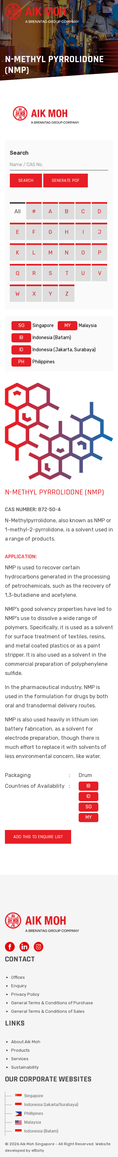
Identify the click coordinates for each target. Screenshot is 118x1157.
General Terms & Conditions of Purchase (52, 1002)
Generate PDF (65, 180)
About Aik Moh (25, 1041)
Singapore (33, 1096)
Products (20, 1050)
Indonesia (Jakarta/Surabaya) (50, 1105)
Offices (18, 977)
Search (19, 153)
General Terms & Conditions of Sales (48, 1011)
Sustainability (25, 1067)
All (17, 211)
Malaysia (32, 1122)
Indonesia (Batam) (40, 1131)
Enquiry (19, 985)
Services (20, 1058)
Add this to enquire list (38, 837)
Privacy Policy (25, 994)
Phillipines (33, 1113)
